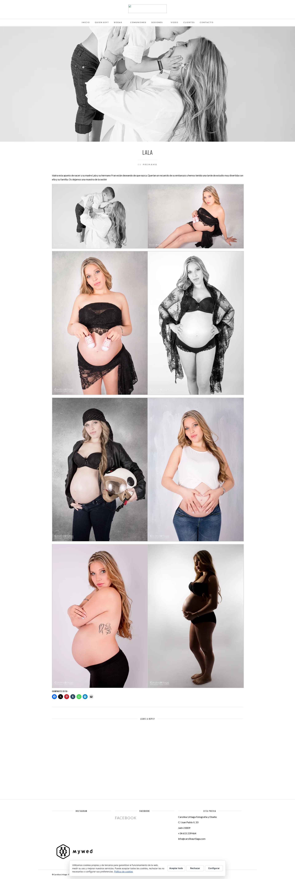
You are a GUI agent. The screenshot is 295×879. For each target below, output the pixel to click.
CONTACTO (206, 22)
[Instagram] (36, 6)
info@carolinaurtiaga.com (191, 838)
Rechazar (195, 868)
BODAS (118, 22)
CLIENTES (189, 22)
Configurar (214, 868)
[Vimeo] (27, 6)
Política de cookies (123, 871)
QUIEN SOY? (102, 22)
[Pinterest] (31, 6)
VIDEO (174, 22)
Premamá (150, 164)
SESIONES (157, 22)
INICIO (86, 22)
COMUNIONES (138, 22)
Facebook (145, 810)
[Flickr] (23, 6)
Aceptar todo (176, 868)
